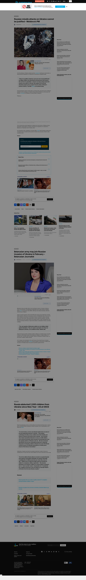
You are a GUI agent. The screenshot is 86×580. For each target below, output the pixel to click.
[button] (64, 1)
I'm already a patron (60, 6)
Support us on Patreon (38, 7)
